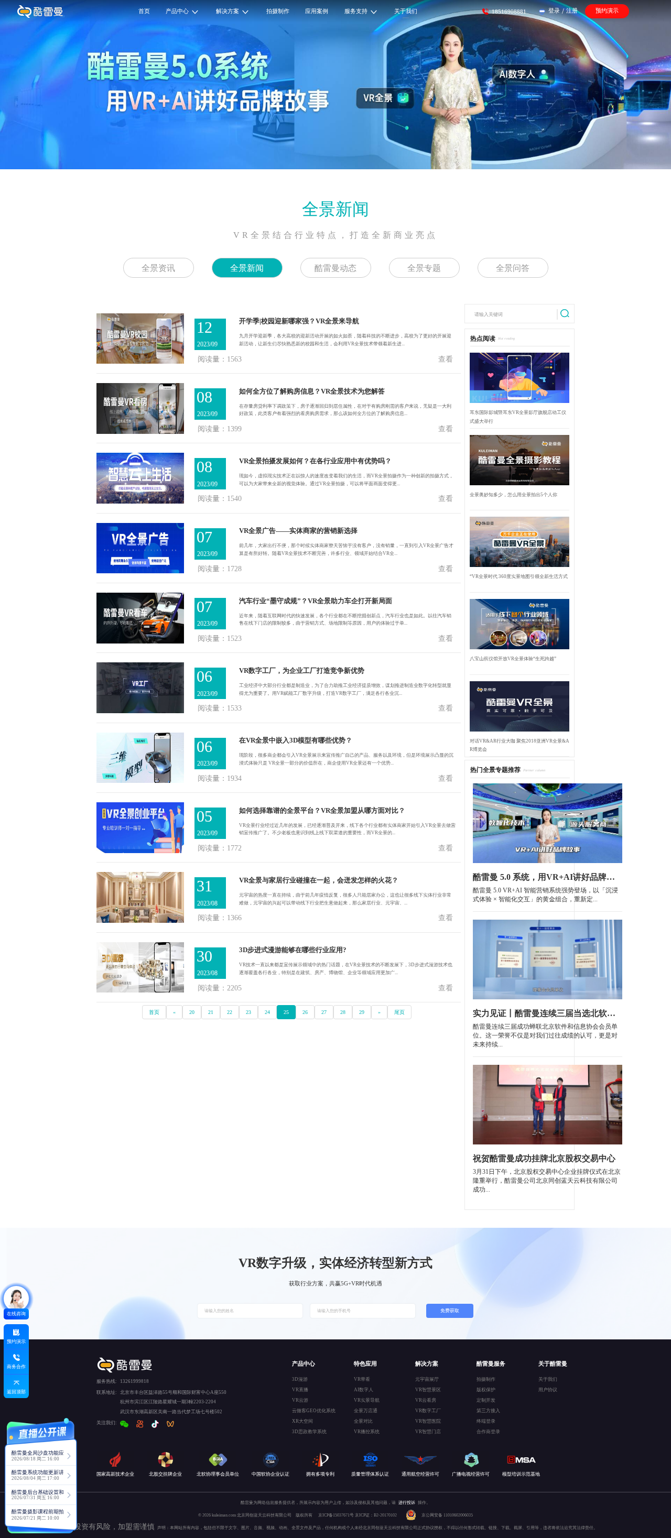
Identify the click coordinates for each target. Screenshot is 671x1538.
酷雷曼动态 (335, 268)
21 (210, 1012)
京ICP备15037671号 (336, 1515)
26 (305, 1012)
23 (248, 1012)
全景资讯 (158, 268)
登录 (554, 10)
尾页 (399, 1012)
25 (286, 1012)
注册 (572, 10)
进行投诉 (406, 1502)
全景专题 (424, 268)
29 (361, 1012)
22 (229, 1012)
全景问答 (512, 268)
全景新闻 (335, 209)
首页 (154, 1012)
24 (267, 1012)
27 (324, 1012)
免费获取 (449, 1310)
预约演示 (607, 10)
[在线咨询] (16, 1298)
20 (191, 1012)
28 (342, 1012)
